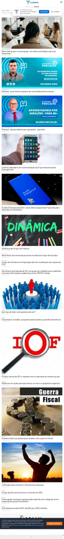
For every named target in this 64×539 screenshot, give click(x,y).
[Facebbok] (23, 517)
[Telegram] (36, 518)
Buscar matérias (6, 10)
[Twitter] (26, 518)
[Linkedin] (33, 517)
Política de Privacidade (18, 525)
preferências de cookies (37, 525)
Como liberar (44, 11)
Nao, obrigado (55, 11)
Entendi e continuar (54, 523)
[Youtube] (29, 518)
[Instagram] (21, 517)
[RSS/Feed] (41, 517)
